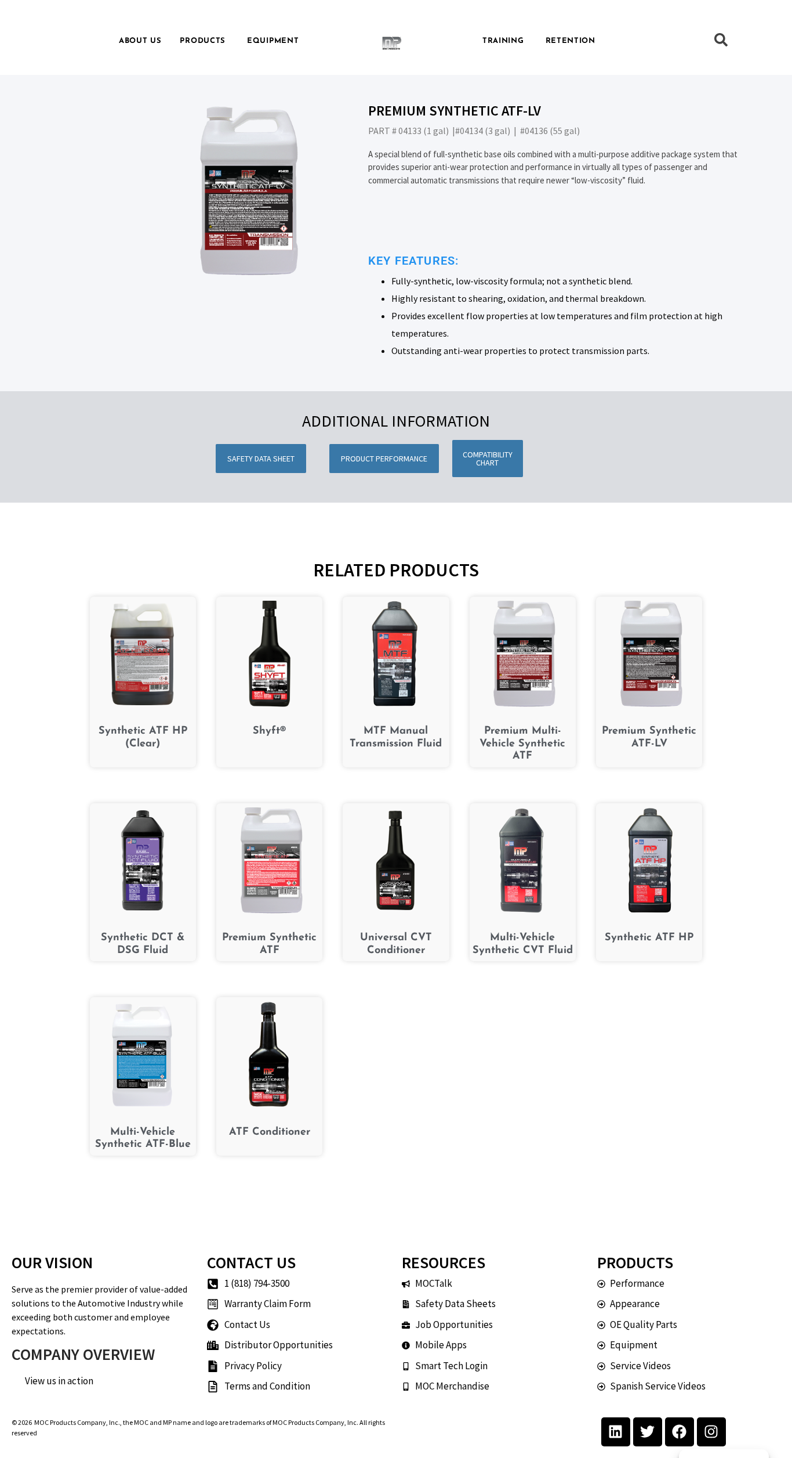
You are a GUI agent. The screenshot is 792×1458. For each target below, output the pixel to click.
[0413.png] (246, 191)
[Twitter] (647, 1431)
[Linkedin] (615, 1431)
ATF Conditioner (269, 1132)
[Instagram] (711, 1431)
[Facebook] (679, 1431)
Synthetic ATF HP (649, 938)
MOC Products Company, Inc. (77, 1422)
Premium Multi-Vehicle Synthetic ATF (522, 744)
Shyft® (269, 731)
